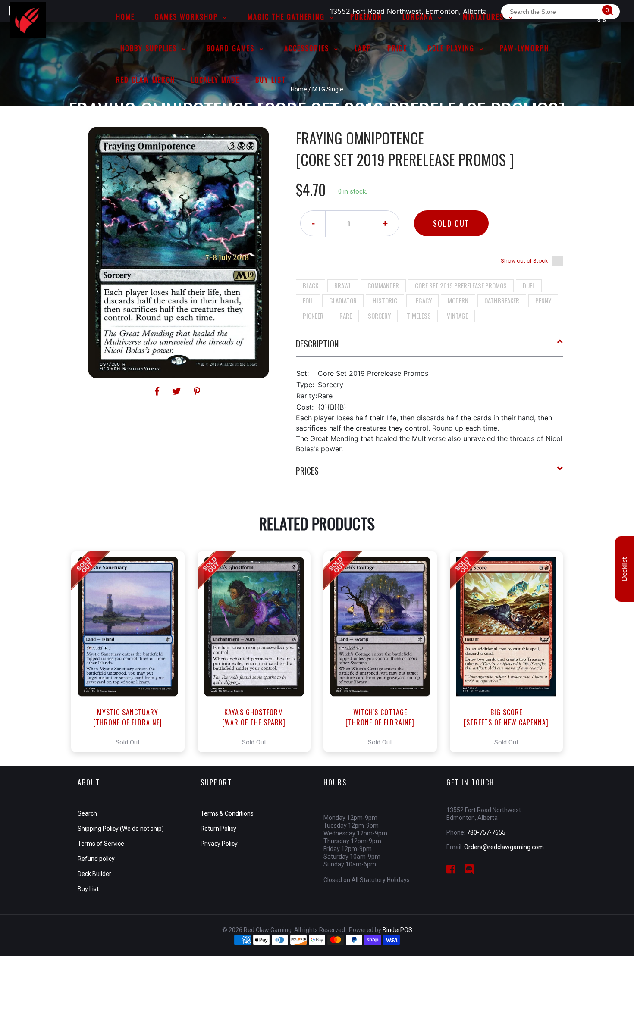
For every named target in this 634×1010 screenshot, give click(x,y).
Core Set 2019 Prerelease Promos (461, 285)
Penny (543, 300)
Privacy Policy (219, 843)
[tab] (429, 347)
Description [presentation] (317, 343)
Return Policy (218, 828)
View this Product (132, 651)
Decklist (624, 569)
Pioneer (313, 315)
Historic (385, 300)
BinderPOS (397, 929)
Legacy (422, 300)
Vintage (457, 315)
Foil (308, 300)
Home (299, 89)
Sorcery (379, 315)
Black (310, 285)
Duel (529, 285)
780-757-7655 (486, 832)
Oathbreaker (501, 300)
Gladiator (343, 300)
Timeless (419, 315)
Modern (458, 300)
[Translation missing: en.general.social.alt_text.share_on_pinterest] (197, 391)
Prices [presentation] (307, 470)
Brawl (343, 285)
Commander (383, 285)
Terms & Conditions (227, 813)
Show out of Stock (524, 260)
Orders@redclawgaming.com (504, 847)
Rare (345, 315)
